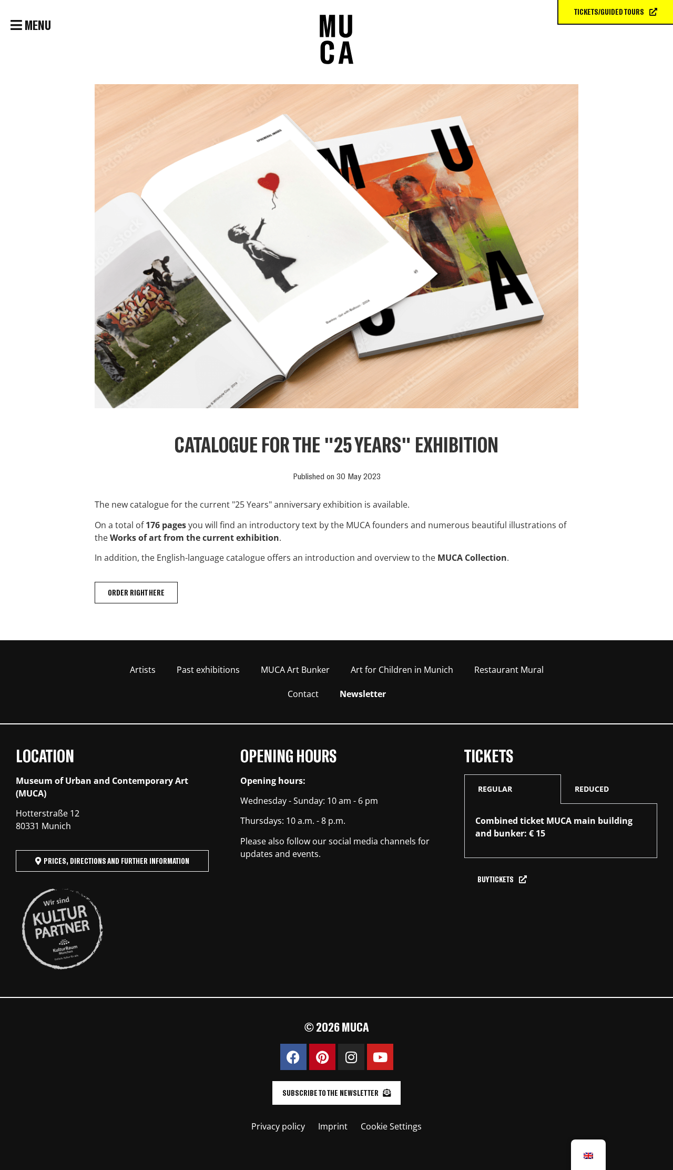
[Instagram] (351, 1057)
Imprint (333, 1126)
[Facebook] (293, 1057)
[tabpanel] (560, 831)
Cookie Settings (391, 1126)
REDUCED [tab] (592, 789)
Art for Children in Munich (402, 669)
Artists (143, 669)
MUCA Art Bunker (295, 669)
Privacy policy (278, 1126)
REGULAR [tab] (495, 789)
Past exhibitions (208, 669)
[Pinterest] (322, 1057)
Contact (303, 694)
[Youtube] (380, 1057)
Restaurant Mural (509, 669)
